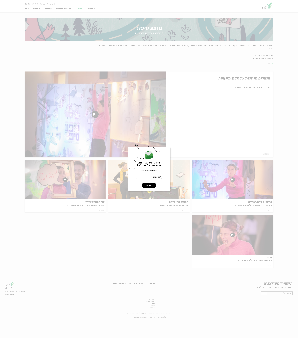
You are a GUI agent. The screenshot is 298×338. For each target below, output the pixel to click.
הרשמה (149, 185)
